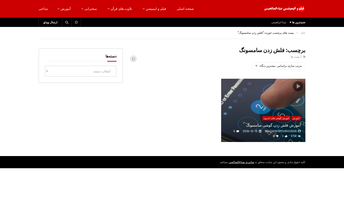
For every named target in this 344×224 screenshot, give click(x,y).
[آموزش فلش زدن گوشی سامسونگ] (263, 110)
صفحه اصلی (185, 8)
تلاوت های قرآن (121, 8)
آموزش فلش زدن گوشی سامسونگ (273, 125)
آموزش (66, 8)
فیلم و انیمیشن (156, 8)
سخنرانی (90, 8)
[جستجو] (67, 22)
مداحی (43, 8)
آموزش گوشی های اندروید (276, 118)
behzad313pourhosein (281, 131)
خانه (303, 33)
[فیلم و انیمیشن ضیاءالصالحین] (284, 8)
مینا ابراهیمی (278, 22)
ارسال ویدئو (50, 22)
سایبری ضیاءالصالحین (241, 162)
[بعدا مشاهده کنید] (76, 22)
